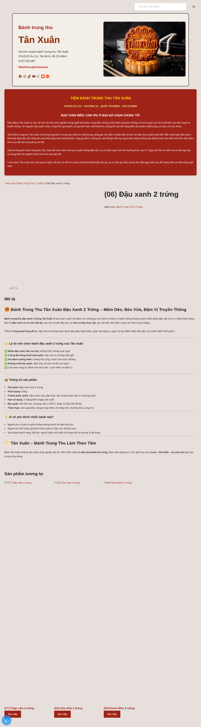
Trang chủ (9, 183)
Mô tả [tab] (14, 288)
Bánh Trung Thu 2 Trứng (30, 183)
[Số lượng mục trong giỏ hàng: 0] (194, 7)
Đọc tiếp (62, 714)
